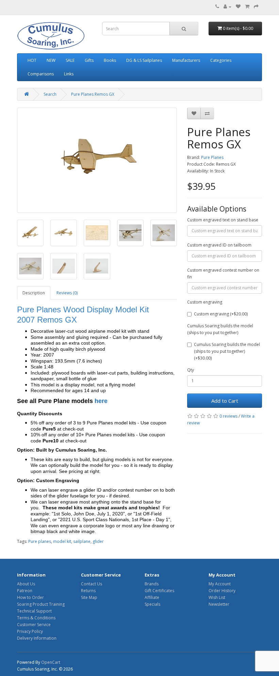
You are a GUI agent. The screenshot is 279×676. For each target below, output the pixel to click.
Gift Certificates (159, 590)
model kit (62, 541)
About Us (26, 584)
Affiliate (152, 597)
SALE (70, 60)
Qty (190, 370)
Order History (222, 590)
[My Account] (227, 7)
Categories (220, 60)
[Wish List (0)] (238, 7)
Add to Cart (224, 400)
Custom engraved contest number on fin (223, 273)
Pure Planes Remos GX (92, 94)
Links (68, 74)
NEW (51, 60)
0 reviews (228, 416)
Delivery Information (36, 638)
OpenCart (50, 662)
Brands (152, 584)
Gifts (89, 60)
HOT (32, 60)
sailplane (82, 541)
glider (98, 541)
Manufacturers (186, 60)
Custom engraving (204, 302)
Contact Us (91, 584)
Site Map (89, 597)
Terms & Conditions (36, 618)
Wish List (217, 597)
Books (110, 60)
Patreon (24, 590)
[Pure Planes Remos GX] (97, 160)
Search (50, 94)
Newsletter (219, 604)
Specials (152, 604)
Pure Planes (212, 157)
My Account (220, 584)
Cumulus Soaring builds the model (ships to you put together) (220, 329)
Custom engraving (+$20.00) (221, 314)
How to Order (30, 597)
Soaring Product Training (41, 604)
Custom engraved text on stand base (222, 220)
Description (33, 293)
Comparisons (41, 74)
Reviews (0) (67, 293)
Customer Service (34, 624)
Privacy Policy (30, 631)
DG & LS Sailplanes (144, 60)
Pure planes (39, 541)
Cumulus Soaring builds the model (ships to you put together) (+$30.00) (227, 351)
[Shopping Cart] (247, 7)
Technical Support (34, 611)
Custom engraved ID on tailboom (219, 245)
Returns (88, 590)
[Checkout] (256, 7)
